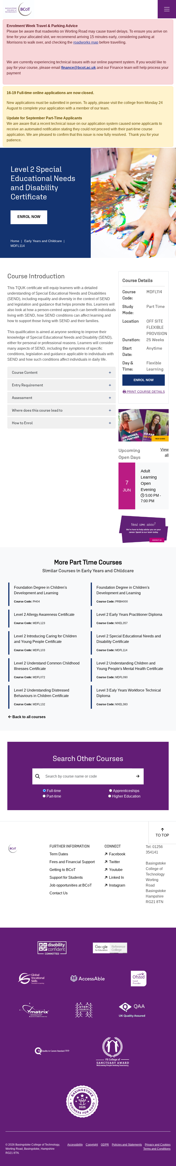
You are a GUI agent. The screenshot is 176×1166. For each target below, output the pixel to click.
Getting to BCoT (63, 870)
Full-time (54, 791)
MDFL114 (18, 246)
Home (15, 241)
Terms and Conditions (156, 1148)
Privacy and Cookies (157, 1144)
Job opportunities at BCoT (71, 885)
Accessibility (75, 1144)
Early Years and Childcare (43, 241)
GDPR (105, 1144)
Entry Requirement (27, 385)
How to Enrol (22, 423)
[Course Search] (138, 776)
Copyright (92, 1144)
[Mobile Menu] (167, 9)
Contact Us (59, 893)
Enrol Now (28, 217)
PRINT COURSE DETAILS (145, 391)
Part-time (54, 796)
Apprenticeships (126, 791)
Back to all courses (28, 717)
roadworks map (85, 42)
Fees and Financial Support (72, 862)
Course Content (25, 372)
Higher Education (126, 796)
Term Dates (59, 854)
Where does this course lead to (37, 410)
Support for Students (66, 877)
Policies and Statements (127, 1144)
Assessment (22, 398)
